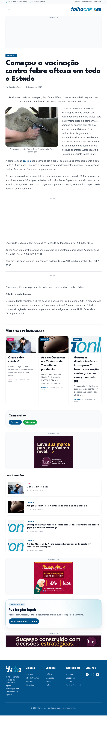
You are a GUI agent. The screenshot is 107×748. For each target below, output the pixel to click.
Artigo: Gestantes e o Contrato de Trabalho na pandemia (56, 506)
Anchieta (29, 681)
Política (49, 674)
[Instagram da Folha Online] (92, 674)
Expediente (87, 2)
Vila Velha (30, 685)
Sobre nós (70, 674)
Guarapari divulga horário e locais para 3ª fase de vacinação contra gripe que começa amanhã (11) (86, 369)
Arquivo (11, 55)
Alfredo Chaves (32, 678)
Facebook (15, 422)
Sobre (77, 2)
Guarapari (30, 674)
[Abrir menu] (8, 9)
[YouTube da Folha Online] (97, 674)
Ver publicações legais (24, 621)
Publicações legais (73, 685)
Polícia (48, 685)
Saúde (48, 681)
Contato (98, 2)
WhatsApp (30, 422)
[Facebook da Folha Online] (87, 674)
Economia (50, 678)
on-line (27, 160)
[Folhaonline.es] (86, 9)
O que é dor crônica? (37, 487)
